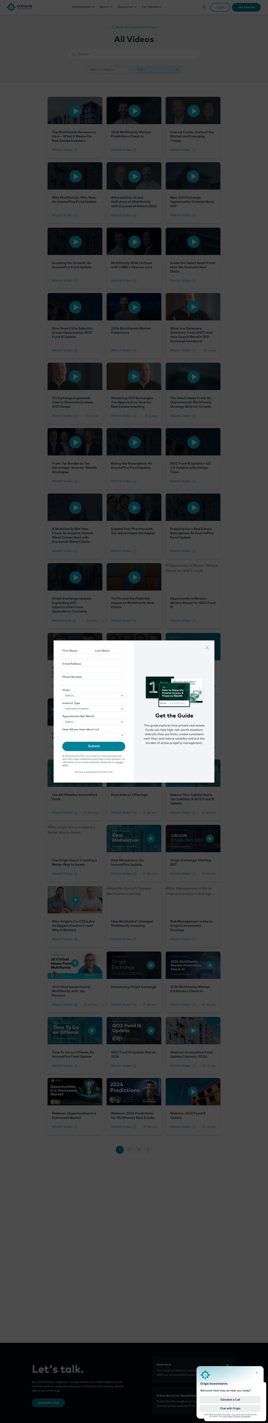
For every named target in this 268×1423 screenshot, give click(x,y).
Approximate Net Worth (78, 716)
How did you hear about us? (80, 729)
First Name (69, 650)
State (66, 690)
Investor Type (71, 703)
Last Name (102, 650)
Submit (94, 746)
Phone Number (72, 677)
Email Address (71, 663)
